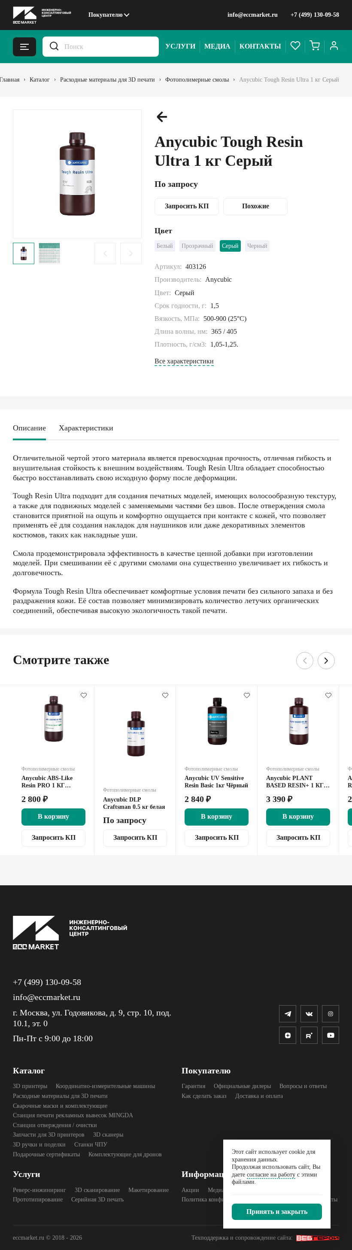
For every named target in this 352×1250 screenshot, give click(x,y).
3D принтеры (30, 1086)
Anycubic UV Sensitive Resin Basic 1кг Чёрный (216, 782)
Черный (257, 246)
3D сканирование (97, 1190)
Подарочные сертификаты (46, 1154)
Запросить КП (187, 206)
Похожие (255, 206)
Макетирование (148, 1190)
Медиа (217, 46)
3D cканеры (108, 1134)
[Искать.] (54, 46)
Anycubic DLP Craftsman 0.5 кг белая (134, 803)
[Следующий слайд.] (131, 253)
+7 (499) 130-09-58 (315, 15)
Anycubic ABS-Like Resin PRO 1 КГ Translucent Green (47, 782)
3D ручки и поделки (39, 1144)
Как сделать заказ (204, 1096)
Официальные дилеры (242, 1086)
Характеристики (86, 428)
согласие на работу (271, 1174)
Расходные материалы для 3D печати (60, 1096)
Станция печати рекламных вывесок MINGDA (73, 1115)
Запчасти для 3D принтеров (49, 1134)
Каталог (29, 1070)
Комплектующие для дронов (125, 1154)
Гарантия (193, 1086)
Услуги (180, 46)
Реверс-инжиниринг (39, 1190)
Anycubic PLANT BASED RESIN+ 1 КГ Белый (295, 782)
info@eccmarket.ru (253, 15)
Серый (230, 246)
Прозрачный (197, 246)
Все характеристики (184, 361)
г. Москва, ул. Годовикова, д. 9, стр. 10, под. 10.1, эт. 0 (92, 1018)
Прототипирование (38, 1199)
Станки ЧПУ (90, 1144)
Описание (29, 428)
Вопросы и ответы (303, 1086)
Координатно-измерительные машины (105, 1086)
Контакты (260, 46)
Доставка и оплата (259, 1096)
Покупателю (105, 15)
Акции (190, 1190)
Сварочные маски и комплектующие (60, 1106)
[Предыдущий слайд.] (105, 253)
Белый (165, 246)
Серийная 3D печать (97, 1199)
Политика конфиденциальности (223, 1199)
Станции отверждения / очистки (55, 1125)
